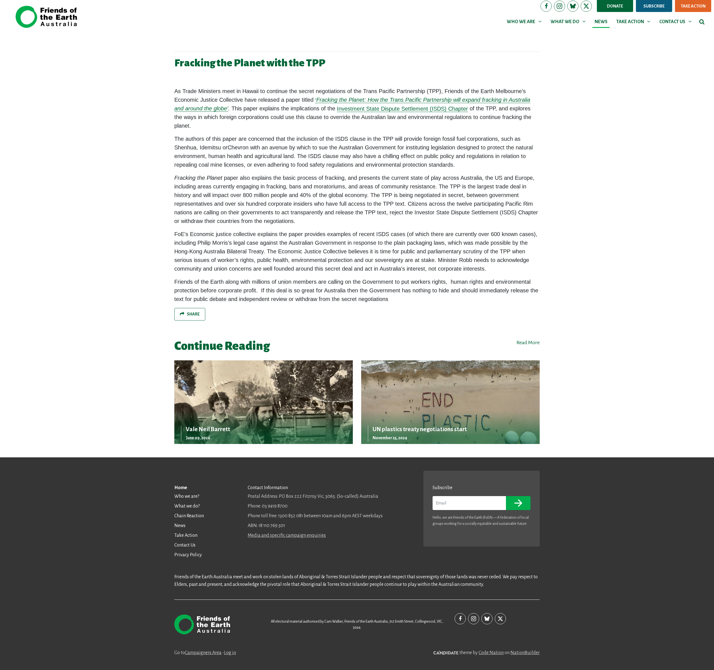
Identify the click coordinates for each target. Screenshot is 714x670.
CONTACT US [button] (676, 21)
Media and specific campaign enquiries (287, 535)
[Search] (702, 21)
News (179, 525)
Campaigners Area (203, 652)
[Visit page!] (546, 6)
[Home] (46, 16)
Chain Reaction (189, 515)
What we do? (187, 506)
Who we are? (186, 496)
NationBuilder (525, 652)
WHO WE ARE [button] (525, 21)
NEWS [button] (601, 21)
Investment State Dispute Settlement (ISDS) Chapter (402, 109)
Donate (615, 6)
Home (180, 487)
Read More (528, 342)
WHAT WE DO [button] (569, 21)
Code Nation (491, 652)
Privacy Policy (188, 554)
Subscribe (654, 6)
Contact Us (185, 545)
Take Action (693, 6)
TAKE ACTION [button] (634, 21)
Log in (230, 652)
